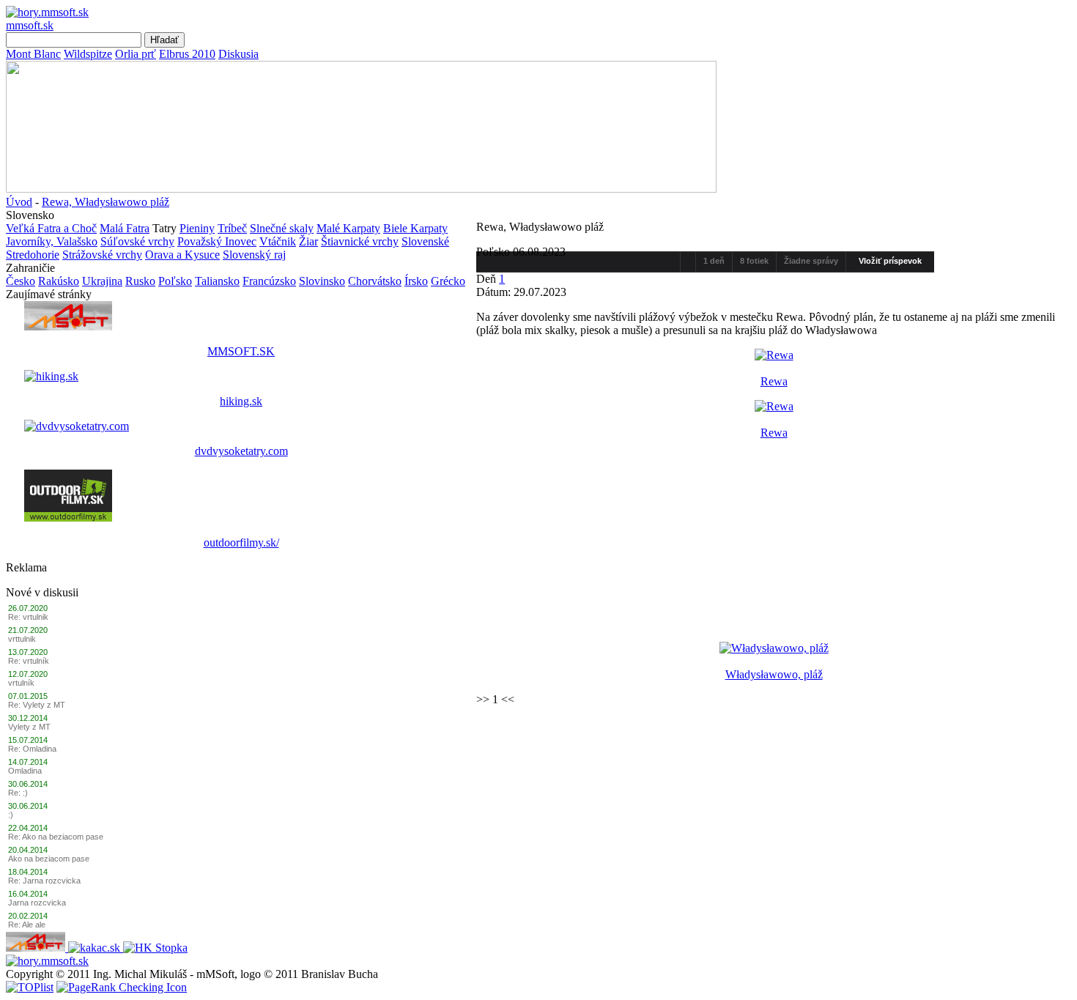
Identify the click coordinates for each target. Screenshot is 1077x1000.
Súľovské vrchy (137, 241)
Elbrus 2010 (187, 54)
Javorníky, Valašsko (51, 241)
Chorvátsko (374, 281)
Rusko (140, 281)
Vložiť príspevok (890, 260)
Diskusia (238, 54)
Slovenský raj (254, 254)
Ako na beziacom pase (48, 858)
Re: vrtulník (28, 660)
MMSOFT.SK (241, 351)
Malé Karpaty (348, 228)
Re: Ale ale (26, 924)
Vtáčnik (277, 241)
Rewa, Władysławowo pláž (105, 202)
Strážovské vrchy (102, 254)
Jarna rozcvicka (37, 902)
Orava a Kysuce (182, 254)
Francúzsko (269, 281)
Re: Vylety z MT (36, 704)
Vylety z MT (29, 726)
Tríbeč (232, 228)
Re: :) (18, 792)
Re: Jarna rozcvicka (44, 880)
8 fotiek (754, 260)
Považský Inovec (216, 241)
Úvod (19, 202)
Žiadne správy (811, 260)
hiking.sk (241, 401)
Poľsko (175, 281)
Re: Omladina (32, 748)
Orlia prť (135, 54)
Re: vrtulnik (28, 616)
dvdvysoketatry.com (241, 451)
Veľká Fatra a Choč (51, 228)
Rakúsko (58, 281)
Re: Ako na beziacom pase (55, 836)
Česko (20, 281)
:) (10, 814)
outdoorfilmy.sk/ (241, 542)
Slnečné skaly (282, 228)
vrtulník (21, 682)
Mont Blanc (33, 54)
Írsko (416, 281)
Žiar (308, 241)
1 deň (714, 260)
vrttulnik (22, 638)
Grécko (448, 281)
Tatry (164, 228)
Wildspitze (88, 54)
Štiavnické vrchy (360, 241)
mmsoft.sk (29, 25)
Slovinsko (322, 281)
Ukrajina (102, 281)
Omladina (25, 770)
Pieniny (197, 228)
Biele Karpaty (415, 228)
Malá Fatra (124, 228)
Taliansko (217, 281)
